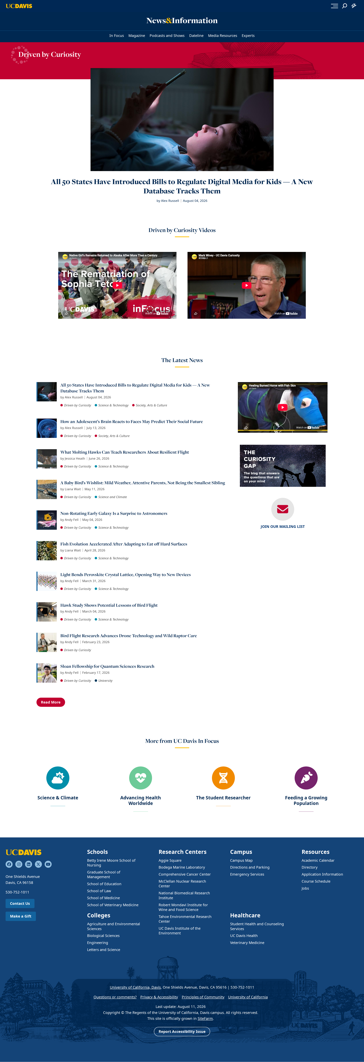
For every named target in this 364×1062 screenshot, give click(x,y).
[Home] (23, 851)
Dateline (196, 35)
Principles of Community (203, 996)
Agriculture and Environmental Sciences (113, 926)
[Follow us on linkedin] (28, 864)
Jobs (305, 888)
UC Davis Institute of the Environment (180, 931)
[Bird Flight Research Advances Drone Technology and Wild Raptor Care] (47, 635)
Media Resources (222, 35)
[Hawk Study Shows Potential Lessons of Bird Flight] (47, 604)
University (105, 680)
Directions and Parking (250, 867)
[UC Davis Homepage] (19, 6)
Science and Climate (112, 497)
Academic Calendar (318, 860)
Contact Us (20, 903)
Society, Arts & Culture (151, 405)
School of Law (99, 890)
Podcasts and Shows (167, 35)
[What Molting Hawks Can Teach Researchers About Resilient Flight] (47, 451)
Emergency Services (247, 874)
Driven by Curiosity (49, 54)
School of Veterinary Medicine (112, 904)
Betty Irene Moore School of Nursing (111, 863)
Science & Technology (113, 405)
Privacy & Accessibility (159, 996)
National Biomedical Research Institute (184, 895)
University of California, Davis (135, 987)
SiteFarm (205, 1018)
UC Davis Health (244, 935)
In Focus (116, 35)
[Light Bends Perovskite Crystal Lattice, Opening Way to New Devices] (47, 573)
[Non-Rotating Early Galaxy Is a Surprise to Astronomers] (47, 512)
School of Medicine (103, 897)
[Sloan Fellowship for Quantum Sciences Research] (47, 665)
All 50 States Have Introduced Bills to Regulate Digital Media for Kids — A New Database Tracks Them (182, 186)
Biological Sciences (103, 935)
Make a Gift (20, 916)
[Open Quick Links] (353, 6)
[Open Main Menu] (334, 6)
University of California (248, 996)
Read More (50, 702)
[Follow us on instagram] (18, 864)
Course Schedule (316, 881)
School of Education (104, 883)
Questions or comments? (115, 996)
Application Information (322, 874)
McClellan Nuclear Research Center (182, 883)
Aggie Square (170, 860)
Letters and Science (103, 949)
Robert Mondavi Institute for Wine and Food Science (183, 907)
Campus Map (241, 860)
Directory (310, 867)
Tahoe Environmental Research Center (185, 919)
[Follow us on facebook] (9, 864)
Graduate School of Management (103, 874)
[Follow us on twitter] (38, 864)
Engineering (97, 942)
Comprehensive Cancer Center (185, 874)
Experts (248, 35)
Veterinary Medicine (247, 942)
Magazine (136, 35)
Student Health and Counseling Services (257, 926)
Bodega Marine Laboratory (182, 867)
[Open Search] (344, 6)
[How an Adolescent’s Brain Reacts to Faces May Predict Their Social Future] (47, 420)
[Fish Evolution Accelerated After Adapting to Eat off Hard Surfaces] (47, 543)
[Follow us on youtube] (48, 864)
